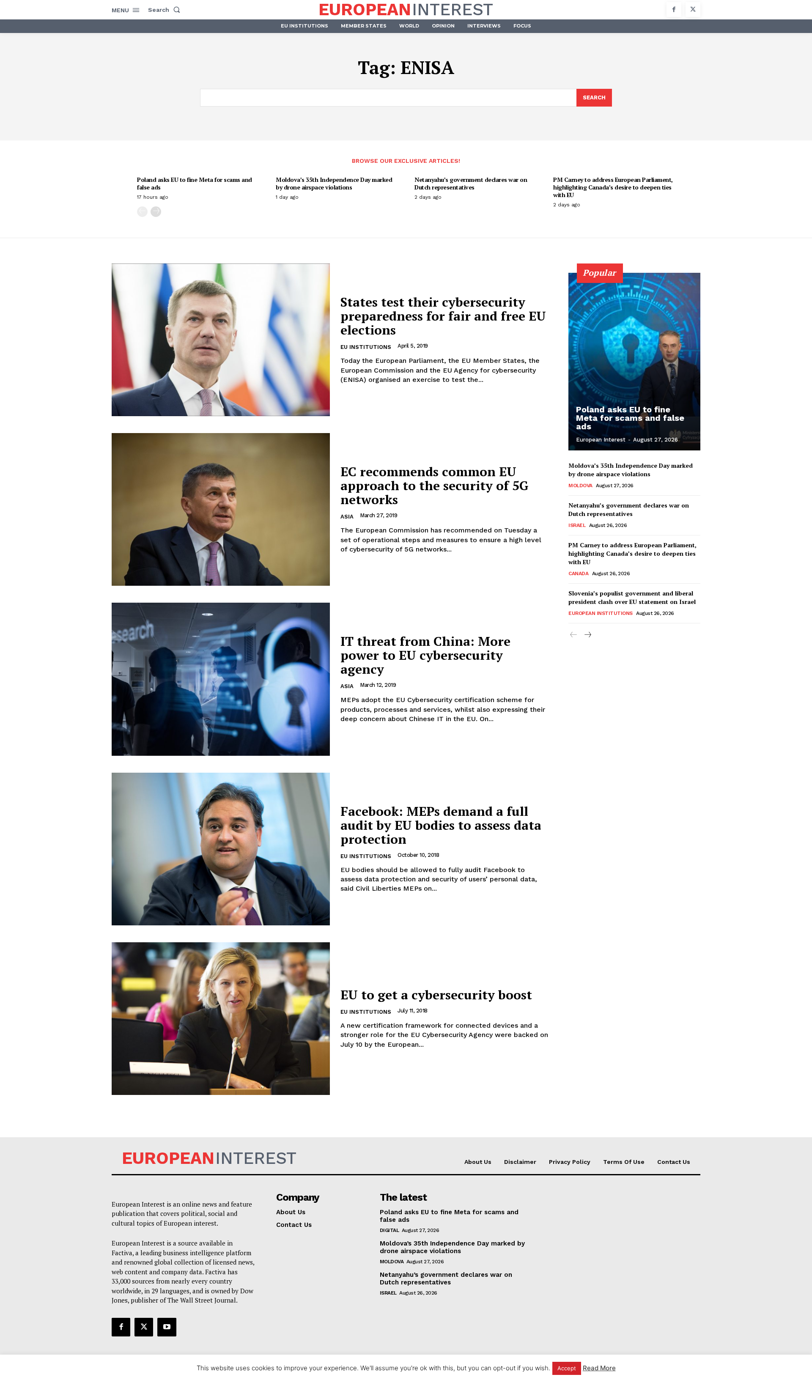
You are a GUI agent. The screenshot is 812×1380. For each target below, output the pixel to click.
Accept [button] (566, 1368)
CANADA (578, 573)
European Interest (600, 439)
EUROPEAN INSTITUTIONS (600, 613)
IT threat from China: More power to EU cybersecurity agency (425, 655)
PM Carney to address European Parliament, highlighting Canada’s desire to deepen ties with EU (613, 187)
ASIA (347, 516)
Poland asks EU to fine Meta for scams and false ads (194, 183)
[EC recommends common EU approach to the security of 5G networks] (221, 509)
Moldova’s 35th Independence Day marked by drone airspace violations (334, 183)
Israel (576, 525)
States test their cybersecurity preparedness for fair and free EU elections (443, 316)
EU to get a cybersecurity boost (436, 994)
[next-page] (156, 211)
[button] (166, 10)
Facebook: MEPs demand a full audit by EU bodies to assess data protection (440, 825)
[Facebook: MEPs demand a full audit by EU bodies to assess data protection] (221, 849)
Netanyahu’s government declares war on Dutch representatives (470, 183)
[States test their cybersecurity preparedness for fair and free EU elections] (221, 339)
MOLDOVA (580, 485)
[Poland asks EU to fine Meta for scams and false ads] (634, 361)
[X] (693, 9)
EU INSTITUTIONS (365, 347)
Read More (599, 1368)
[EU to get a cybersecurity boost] (221, 1018)
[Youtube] (166, 1327)
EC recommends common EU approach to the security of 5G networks (434, 485)
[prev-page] (142, 211)
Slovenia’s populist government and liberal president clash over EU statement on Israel (632, 597)
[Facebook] (674, 9)
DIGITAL (389, 1230)
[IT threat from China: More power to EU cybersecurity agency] (221, 679)
